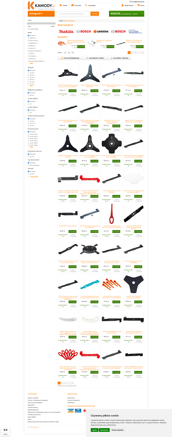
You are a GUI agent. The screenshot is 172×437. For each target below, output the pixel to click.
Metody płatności (33, 410)
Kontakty (92, 5)
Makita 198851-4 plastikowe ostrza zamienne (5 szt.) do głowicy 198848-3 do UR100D (68, 333)
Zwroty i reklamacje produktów (38, 400)
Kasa (142, 5)
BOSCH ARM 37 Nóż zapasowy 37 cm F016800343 (68, 121)
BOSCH (32, 48)
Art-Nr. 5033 (34, 141)
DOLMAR (33, 56)
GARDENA (34, 43)
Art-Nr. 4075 (34, 134)
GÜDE (32, 53)
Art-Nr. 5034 (34, 143)
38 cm (32, 79)
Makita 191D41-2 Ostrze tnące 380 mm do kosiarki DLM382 (134, 121)
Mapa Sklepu (32, 417)
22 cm (32, 84)
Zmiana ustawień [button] (117, 430)
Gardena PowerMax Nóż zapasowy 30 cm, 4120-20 (111, 261)
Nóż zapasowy (35, 165)
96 (72, 52)
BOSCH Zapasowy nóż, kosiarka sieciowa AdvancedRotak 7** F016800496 (68, 297)
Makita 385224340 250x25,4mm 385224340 (90, 85)
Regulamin (31, 405)
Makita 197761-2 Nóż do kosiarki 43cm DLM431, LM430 (68, 261)
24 (65, 52)
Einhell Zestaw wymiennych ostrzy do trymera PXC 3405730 (111, 226)
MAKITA (33, 38)
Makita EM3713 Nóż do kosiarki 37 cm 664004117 (134, 85)
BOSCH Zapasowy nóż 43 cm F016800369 (133, 261)
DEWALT (33, 59)
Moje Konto (129, 5)
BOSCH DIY (34, 40)
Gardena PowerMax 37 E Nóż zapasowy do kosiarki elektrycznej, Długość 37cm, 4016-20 (90, 193)
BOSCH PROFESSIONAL (37, 61)
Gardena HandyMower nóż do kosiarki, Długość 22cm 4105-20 (89, 297)
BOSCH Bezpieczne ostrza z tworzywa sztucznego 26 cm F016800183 (68, 368)
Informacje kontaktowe (35, 402)
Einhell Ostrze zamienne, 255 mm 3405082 (68, 156)
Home (65, 5)
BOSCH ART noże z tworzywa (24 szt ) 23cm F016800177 (134, 191)
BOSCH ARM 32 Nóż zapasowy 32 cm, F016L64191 (112, 85)
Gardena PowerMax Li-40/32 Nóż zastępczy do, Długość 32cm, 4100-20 (68, 192)
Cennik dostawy (33, 407)
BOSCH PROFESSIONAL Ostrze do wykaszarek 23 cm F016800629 (68, 85)
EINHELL (33, 46)
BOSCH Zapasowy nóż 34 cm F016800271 (112, 191)
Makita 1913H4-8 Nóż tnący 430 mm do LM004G (112, 332)
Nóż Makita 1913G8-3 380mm (68, 226)
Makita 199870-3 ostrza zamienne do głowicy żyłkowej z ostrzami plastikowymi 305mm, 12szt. (89, 334)
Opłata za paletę (33, 398)
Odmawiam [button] (104, 430)
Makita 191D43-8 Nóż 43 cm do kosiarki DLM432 (134, 41)
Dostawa (77, 5)
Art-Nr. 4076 (34, 136)
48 (69, 52)
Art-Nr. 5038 (34, 145)
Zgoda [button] (94, 430)
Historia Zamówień (74, 400)
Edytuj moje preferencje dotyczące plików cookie (43, 422)
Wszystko (32, 35)
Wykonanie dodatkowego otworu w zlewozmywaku (44, 412)
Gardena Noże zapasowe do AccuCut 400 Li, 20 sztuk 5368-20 (76, 42)
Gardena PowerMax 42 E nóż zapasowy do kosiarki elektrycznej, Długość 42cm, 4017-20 (90, 369)
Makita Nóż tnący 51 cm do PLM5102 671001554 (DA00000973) (112, 121)
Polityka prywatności (34, 414)
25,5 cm (32, 123)
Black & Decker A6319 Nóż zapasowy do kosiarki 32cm (133, 332)
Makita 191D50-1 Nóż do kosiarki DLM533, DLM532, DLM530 (90, 261)
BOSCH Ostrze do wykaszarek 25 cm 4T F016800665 (112, 156)
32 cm (32, 73)
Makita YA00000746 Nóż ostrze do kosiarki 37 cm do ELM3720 (134, 367)
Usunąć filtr (34, 176)
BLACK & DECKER (35, 51)
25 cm (32, 121)
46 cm (32, 95)
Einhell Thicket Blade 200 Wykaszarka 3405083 (134, 297)
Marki (29, 419)
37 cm (32, 77)
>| (142, 52)
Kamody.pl (35, 427)
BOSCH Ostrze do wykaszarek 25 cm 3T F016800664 (90, 156)
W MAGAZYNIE (34, 29)
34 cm (32, 75)
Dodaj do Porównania (73, 94)
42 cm (32, 82)
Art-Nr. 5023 (34, 138)
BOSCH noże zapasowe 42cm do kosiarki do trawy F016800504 (112, 367)
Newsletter (71, 402)
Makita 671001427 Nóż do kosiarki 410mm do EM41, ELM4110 (133, 227)
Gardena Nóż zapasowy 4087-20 (104, 41)
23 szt (32, 174)
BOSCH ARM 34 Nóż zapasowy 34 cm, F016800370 (90, 226)
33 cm (32, 156)
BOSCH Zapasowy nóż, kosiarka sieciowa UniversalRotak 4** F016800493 (90, 121)
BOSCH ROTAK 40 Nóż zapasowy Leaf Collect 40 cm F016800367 (134, 156)
